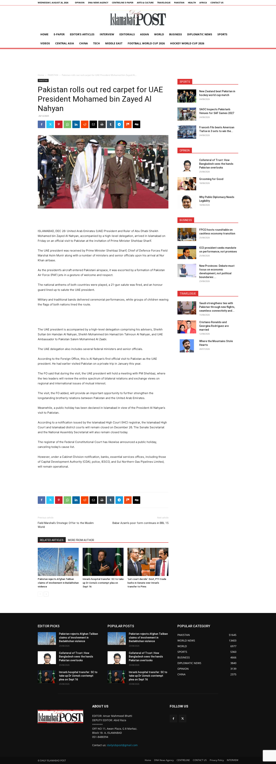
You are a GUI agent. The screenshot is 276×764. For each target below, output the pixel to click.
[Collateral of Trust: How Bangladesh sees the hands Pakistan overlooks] (186, 164)
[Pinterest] (59, 124)
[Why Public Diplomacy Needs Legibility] (186, 201)
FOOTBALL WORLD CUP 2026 (146, 43)
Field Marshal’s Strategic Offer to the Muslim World (66, 525)
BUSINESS (175, 34)
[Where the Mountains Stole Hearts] (186, 345)
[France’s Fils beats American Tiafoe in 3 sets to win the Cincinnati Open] (186, 132)
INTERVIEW (107, 34)
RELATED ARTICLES (51, 540)
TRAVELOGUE (163, 2)
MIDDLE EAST (113, 43)
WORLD (159, 34)
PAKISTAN (179, 2)
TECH (96, 43)
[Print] (102, 124)
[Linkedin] (76, 124)
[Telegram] (119, 124)
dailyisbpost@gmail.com (122, 745)
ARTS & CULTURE (145, 2)
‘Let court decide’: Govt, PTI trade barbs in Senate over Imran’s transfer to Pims (146, 583)
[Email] (93, 124)
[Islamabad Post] (138, 18)
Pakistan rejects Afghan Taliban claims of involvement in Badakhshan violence (58, 583)
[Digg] (136, 124)
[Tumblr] (110, 124)
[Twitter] (50, 124)
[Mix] (128, 124)
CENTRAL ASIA (64, 43)
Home (44, 34)
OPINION (79, 2)
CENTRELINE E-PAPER (122, 2)
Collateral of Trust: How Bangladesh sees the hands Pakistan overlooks (216, 164)
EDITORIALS (127, 34)
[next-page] (46, 594)
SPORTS (222, 34)
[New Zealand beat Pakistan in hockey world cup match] (186, 96)
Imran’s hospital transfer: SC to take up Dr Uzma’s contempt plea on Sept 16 (103, 583)
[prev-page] (40, 594)
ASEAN (144, 34)
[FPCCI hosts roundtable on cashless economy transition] (186, 234)
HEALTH (192, 2)
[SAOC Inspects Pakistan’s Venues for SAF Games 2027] (186, 114)
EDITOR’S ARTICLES (82, 34)
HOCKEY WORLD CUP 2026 (187, 43)
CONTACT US (216, 2)
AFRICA (203, 2)
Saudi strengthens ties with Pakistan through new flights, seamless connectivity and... (217, 307)
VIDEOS (45, 43)
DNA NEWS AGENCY (98, 2)
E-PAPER (59, 34)
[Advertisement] (138, 60)
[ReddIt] (84, 124)
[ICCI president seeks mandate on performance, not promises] (186, 252)
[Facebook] (41, 124)
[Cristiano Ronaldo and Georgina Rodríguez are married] (186, 326)
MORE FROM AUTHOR (81, 540)
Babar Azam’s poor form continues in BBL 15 (140, 523)
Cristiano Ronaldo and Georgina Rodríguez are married (214, 326)
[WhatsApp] (67, 124)
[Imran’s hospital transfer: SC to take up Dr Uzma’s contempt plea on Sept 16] (103, 562)
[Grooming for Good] (186, 183)
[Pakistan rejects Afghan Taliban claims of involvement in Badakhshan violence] (58, 562)
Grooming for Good (211, 179)
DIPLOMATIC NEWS (199, 34)
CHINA (83, 43)
